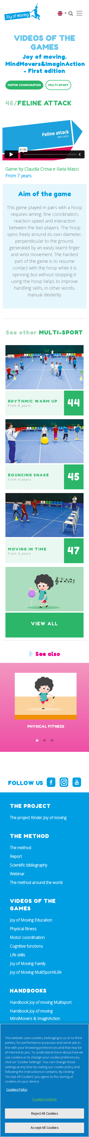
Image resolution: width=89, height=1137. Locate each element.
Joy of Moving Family (27, 963)
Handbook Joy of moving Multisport (41, 1002)
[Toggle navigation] (79, 13)
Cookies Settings (44, 1099)
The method (20, 847)
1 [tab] (37, 740)
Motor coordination (27, 937)
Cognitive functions (26, 946)
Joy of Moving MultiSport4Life (36, 972)
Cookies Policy (16, 1089)
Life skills (17, 954)
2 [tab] (44, 740)
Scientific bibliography (28, 865)
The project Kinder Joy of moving (38, 817)
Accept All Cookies (44, 1127)
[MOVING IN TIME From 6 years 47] (44, 514)
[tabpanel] (44, 705)
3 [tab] (51, 740)
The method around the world (36, 882)
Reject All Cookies (44, 1113)
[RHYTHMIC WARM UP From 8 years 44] (44, 366)
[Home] (22, 12)
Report (16, 856)
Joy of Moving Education (31, 920)
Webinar (17, 873)
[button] (62, 13)
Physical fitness (23, 928)
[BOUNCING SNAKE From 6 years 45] (44, 440)
